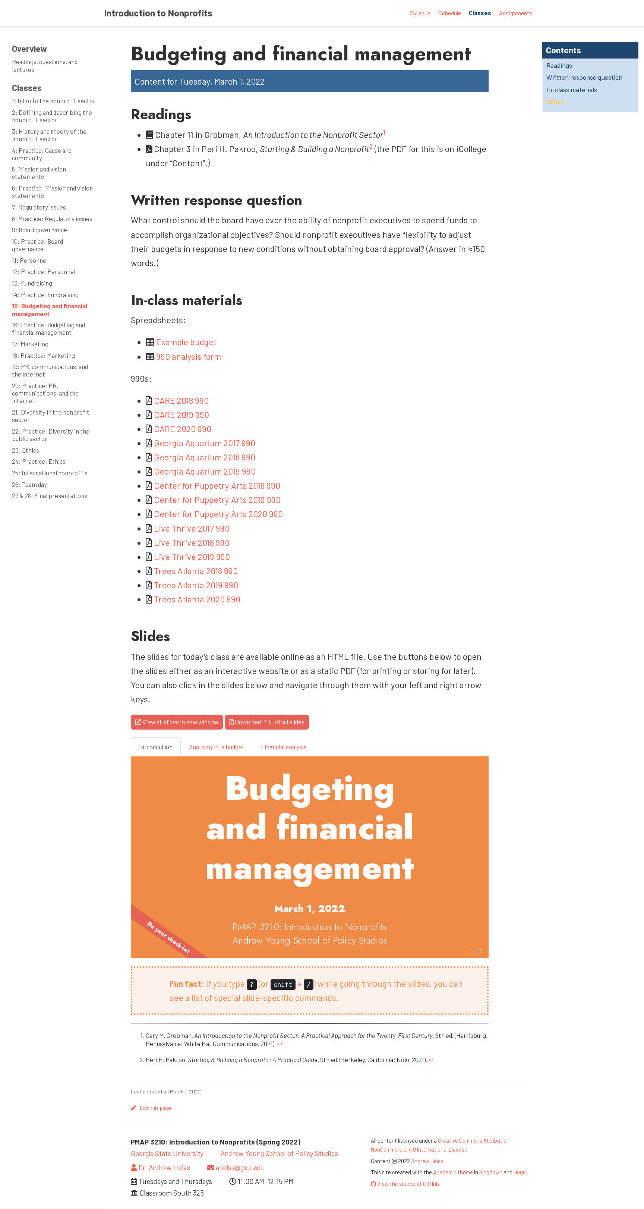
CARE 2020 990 (182, 429)
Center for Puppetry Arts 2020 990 (218, 514)
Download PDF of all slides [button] (269, 721)
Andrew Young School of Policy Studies (279, 1153)
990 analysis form (188, 356)
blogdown (490, 1172)
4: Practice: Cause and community (42, 154)
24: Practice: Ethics (39, 461)
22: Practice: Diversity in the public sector (50, 434)
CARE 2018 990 (181, 400)
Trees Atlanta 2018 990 (196, 571)
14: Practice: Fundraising (45, 294)
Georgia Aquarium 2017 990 (204, 443)
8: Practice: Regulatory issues (52, 218)
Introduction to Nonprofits (158, 12)
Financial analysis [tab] (284, 746)
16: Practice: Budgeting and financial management (48, 328)
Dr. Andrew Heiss (163, 1167)
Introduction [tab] (156, 746)
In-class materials (571, 89)
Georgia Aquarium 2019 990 (205, 471)
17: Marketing (30, 343)
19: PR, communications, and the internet (50, 370)
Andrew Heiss (427, 1161)
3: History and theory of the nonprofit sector (49, 134)
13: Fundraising (32, 283)
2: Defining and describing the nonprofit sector (52, 115)
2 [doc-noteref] (371, 146)
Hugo (520, 1172)
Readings (559, 65)
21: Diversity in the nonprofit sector (50, 415)
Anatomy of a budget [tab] (216, 746)
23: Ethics (25, 450)
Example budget (186, 342)
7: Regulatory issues (39, 207)
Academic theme (453, 1172)
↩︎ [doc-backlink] (279, 1043)
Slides (555, 101)
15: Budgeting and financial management (49, 309)
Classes (27, 87)
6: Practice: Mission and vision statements (52, 191)
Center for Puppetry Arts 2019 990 (217, 499)
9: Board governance (39, 229)
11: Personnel (30, 260)
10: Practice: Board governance (37, 244)
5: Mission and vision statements (39, 172)
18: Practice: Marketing (43, 355)
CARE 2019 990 (181, 414)
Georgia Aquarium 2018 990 (204, 457)
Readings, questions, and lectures (45, 65)
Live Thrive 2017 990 (192, 528)
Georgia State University (167, 1153)
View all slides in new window (179, 721)
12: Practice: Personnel (43, 271)
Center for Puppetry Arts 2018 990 (217, 485)
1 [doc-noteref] (384, 132)
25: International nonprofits (50, 472)
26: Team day (29, 484)
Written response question (584, 77)
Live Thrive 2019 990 (192, 556)
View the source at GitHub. (408, 1183)
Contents (563, 50)
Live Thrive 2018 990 (192, 542)
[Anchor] (198, 113)
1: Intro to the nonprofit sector (53, 100)
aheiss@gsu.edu (239, 1167)
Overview (29, 48)
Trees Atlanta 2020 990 (197, 599)
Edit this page (155, 1108)
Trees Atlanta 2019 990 (196, 585)
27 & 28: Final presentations (49, 495)
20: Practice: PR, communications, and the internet (45, 393)
